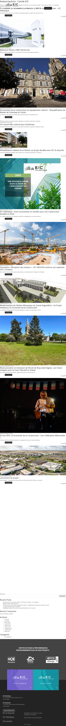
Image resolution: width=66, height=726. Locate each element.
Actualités (37, 8)
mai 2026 (7, 619)
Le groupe (7, 8)
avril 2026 (7, 621)
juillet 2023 (7, 631)
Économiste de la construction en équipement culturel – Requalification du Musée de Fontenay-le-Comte (26, 605)
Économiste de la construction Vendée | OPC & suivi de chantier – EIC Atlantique (21, 602)
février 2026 (7, 622)
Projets (28, 8)
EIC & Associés (17, 11)
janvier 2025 (7, 624)
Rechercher (2, 594)
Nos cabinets (18, 8)
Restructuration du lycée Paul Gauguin (33, 717)
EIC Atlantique (17, 15)
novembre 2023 (8, 628)
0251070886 (6, 699)
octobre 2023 (8, 629)
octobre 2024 (8, 625)
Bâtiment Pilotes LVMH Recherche (10, 603)
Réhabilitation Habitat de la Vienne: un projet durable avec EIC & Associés (19, 608)
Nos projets (7, 721)
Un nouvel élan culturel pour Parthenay (11, 606)
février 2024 (7, 627)
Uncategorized (8, 637)
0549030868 (6, 706)
